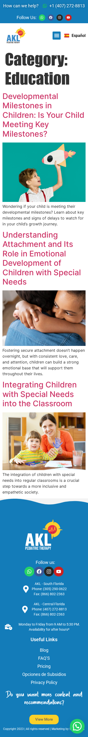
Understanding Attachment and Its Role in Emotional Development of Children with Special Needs (41, 258)
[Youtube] (68, 17)
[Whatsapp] (42, 17)
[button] (57, 36)
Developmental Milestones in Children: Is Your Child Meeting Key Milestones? (43, 115)
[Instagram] (59, 17)
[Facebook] (51, 17)
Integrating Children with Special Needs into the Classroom (39, 394)
